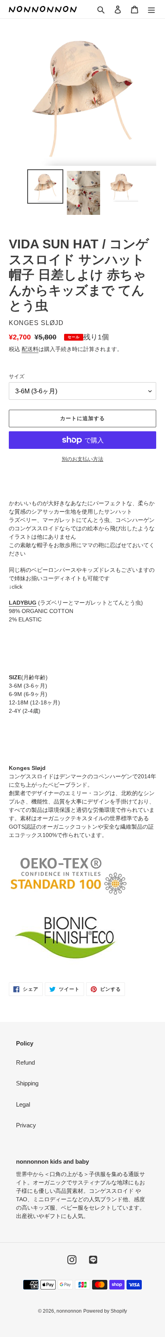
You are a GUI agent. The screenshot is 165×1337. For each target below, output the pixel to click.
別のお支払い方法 (82, 459)
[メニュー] (151, 9)
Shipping (27, 1083)
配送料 (30, 349)
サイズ (16, 376)
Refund (25, 1062)
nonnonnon (69, 1311)
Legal (23, 1104)
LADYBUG (22, 602)
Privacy (26, 1125)
